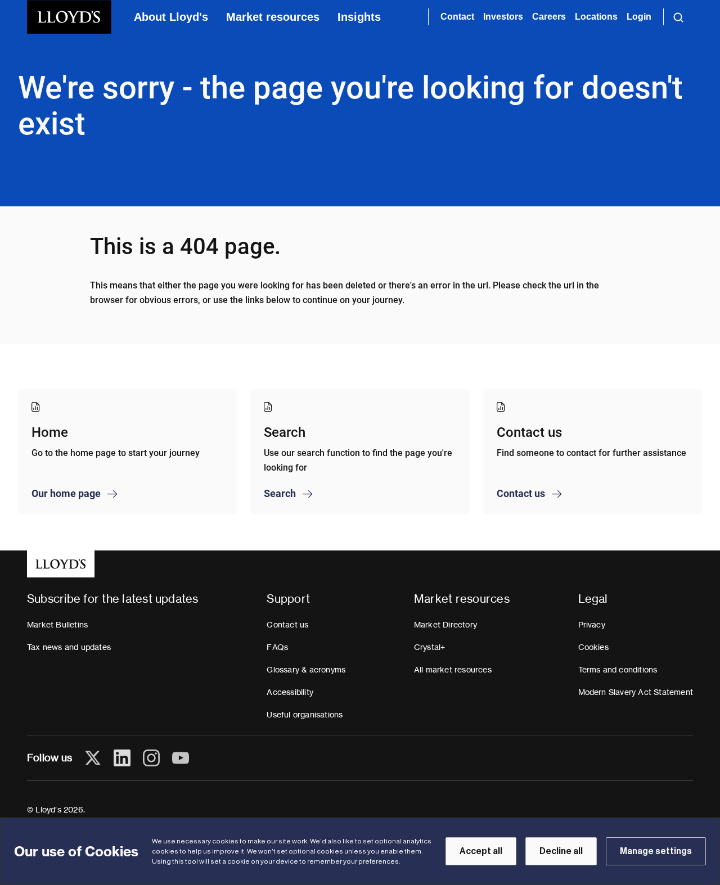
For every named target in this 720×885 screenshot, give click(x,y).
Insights (359, 17)
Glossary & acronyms (306, 670)
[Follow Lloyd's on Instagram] (151, 758)
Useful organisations (305, 715)
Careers (549, 16)
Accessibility (290, 692)
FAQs (277, 647)
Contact (457, 16)
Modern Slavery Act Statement (636, 692)
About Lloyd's (171, 17)
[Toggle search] (678, 17)
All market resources (453, 670)
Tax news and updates (69, 647)
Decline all (561, 851)
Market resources (273, 17)
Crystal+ (430, 647)
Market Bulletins (57, 625)
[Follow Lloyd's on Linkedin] (122, 758)
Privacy (591, 625)
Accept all (481, 851)
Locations (596, 16)
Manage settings (656, 851)
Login (639, 16)
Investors (503, 16)
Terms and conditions (618, 670)
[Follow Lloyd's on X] (93, 758)
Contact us (287, 625)
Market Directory (445, 625)
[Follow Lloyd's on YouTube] (181, 758)
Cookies (593, 647)
